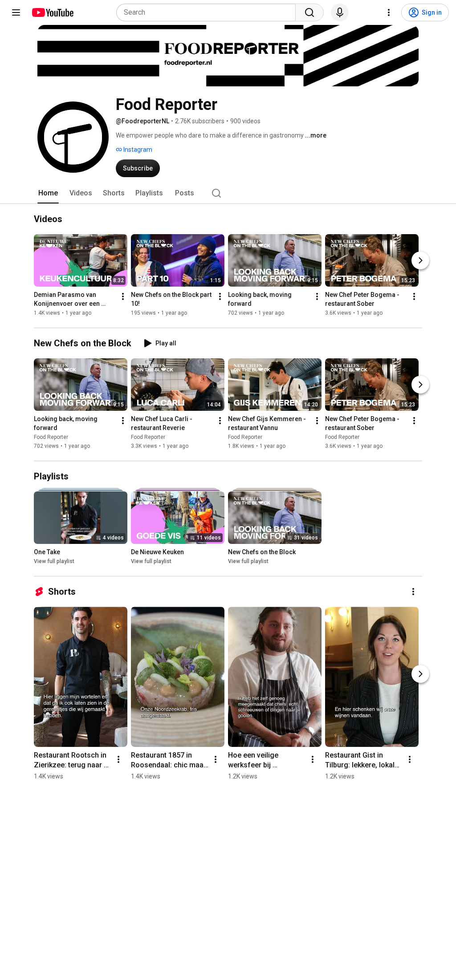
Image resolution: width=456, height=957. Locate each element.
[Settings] (388, 12)
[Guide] (16, 12)
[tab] (48, 193)
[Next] (420, 260)
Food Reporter (51, 437)
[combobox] (208, 12)
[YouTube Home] (52, 12)
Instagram (137, 149)
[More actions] (123, 296)
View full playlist (54, 561)
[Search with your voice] (340, 12)
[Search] (309, 12)
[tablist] (228, 193)
